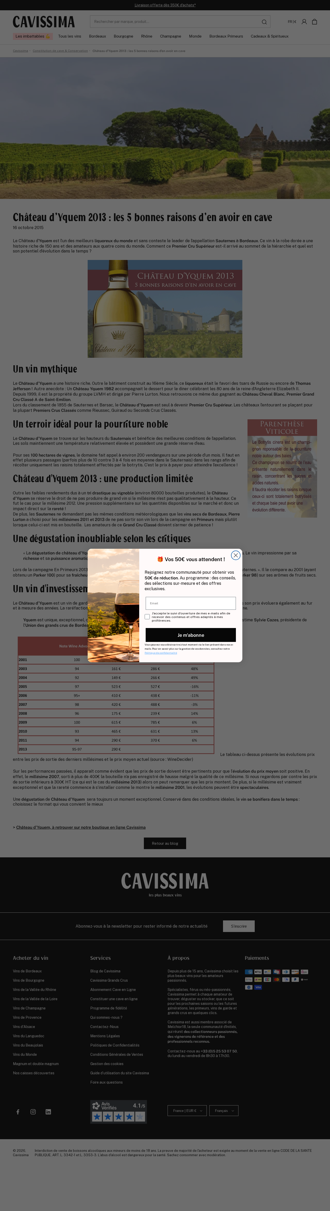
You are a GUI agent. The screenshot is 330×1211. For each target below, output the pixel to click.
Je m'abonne (191, 635)
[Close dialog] (235, 555)
